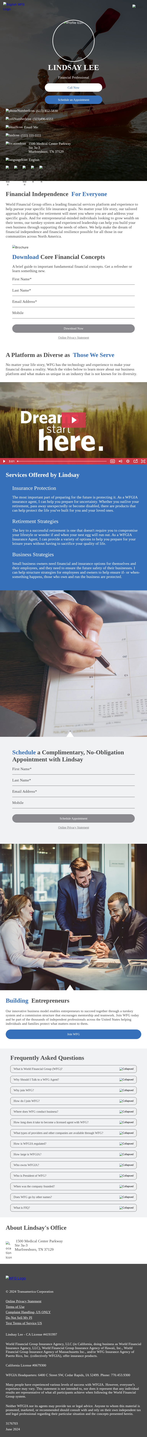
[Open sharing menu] (135, 461)
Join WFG (73, 1034)
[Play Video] (4, 461)
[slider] (62, 461)
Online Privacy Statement (73, 337)
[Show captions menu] (112, 461)
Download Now (73, 328)
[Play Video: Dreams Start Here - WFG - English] (74, 420)
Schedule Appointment (73, 818)
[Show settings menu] (128, 461)
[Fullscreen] (143, 461)
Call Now (73, 87)
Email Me (31, 127)
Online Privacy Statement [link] (23, 1301)
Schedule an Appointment (73, 99)
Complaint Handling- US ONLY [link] (28, 1312)
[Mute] (120, 461)
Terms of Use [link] (15, 1307)
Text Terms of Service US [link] (24, 1323)
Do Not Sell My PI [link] (19, 1318)
